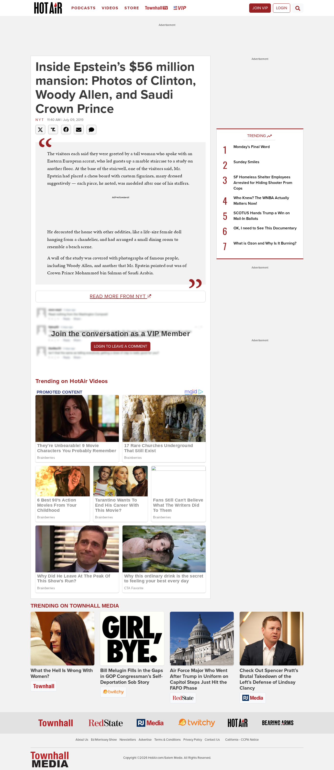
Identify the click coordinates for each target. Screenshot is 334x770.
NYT (40, 120)
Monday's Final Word (252, 146)
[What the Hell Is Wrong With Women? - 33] (62, 638)
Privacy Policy (192, 740)
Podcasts (83, 8)
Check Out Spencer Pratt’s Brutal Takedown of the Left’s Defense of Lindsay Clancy (269, 679)
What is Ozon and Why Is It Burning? (265, 243)
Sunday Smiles (246, 162)
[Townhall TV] (157, 8)
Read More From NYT (118, 296)
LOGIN (281, 8)
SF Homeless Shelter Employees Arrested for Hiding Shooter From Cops (263, 183)
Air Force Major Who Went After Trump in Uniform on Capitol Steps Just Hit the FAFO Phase (199, 679)
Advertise (145, 740)
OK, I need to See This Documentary (265, 228)
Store (131, 8)
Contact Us (212, 740)
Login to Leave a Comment (120, 346)
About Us (82, 740)
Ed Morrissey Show (104, 740)
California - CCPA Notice (242, 740)
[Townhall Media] (49, 759)
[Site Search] (297, 8)
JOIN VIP (260, 8)
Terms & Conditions (167, 740)
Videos (110, 8)
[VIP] (181, 8)
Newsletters (128, 740)
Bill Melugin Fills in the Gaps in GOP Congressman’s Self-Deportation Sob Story (131, 676)
